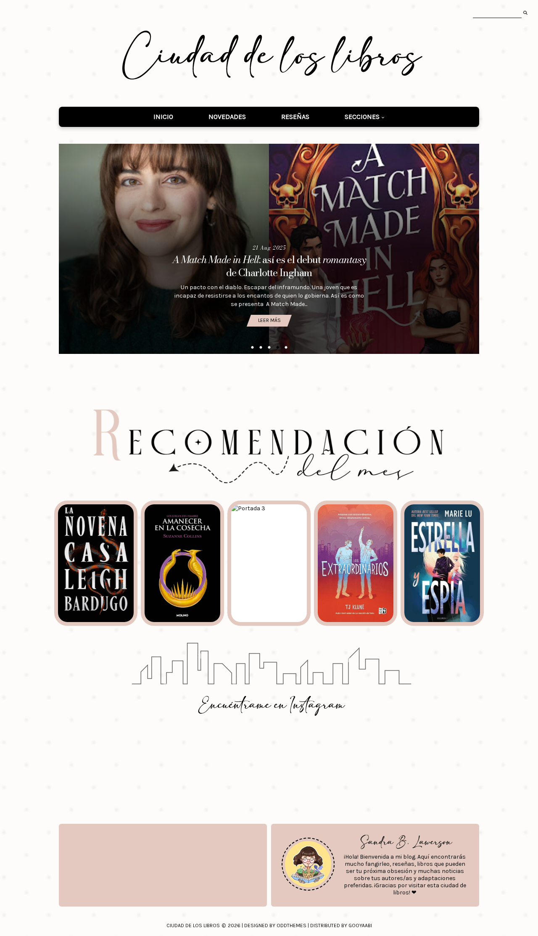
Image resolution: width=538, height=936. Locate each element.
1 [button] (252, 347)
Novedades (227, 117)
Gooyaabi (360, 925)
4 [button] (277, 347)
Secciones (362, 117)
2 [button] (260, 347)
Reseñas (295, 117)
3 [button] (269, 347)
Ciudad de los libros (193, 925)
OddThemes (291, 925)
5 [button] (286, 347)
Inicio (163, 117)
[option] (269, 249)
